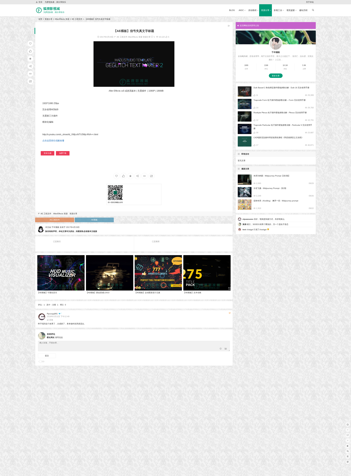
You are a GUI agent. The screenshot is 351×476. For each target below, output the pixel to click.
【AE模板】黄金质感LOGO (97, 292)
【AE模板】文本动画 (192, 292)
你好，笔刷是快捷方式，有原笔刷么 (264, 219)
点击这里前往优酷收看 (53, 140)
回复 (51, 320)
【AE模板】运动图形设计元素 (147, 292)
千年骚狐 (55, 227)
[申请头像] (227, 335)
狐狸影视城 (51, 8)
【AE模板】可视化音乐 (47, 292)
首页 (40, 19)
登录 (40, 2)
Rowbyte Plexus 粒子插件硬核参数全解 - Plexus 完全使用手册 (280, 112)
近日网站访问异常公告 (249, 25)
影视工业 (278, 10)
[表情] (220, 349)
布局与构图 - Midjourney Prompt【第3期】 (272, 176)
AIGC (241, 10)
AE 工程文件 (77, 19)
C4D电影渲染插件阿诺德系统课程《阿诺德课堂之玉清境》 (278, 137)
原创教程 (252, 10)
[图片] (225, 349)
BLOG (232, 10)
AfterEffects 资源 (62, 19)
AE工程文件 (55, 220)
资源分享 (265, 10)
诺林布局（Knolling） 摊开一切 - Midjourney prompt (276, 201)
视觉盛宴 (291, 10)
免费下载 (62, 153)
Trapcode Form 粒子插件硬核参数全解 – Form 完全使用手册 (280, 100)
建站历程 (303, 10)
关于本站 (310, 2)
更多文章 (276, 76)
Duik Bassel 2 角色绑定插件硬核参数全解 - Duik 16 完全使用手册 (281, 88)
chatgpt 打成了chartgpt (255, 229)
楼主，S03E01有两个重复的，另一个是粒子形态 (265, 224)
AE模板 (94, 220)
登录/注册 (47, 153)
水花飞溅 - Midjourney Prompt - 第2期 (270, 188)
